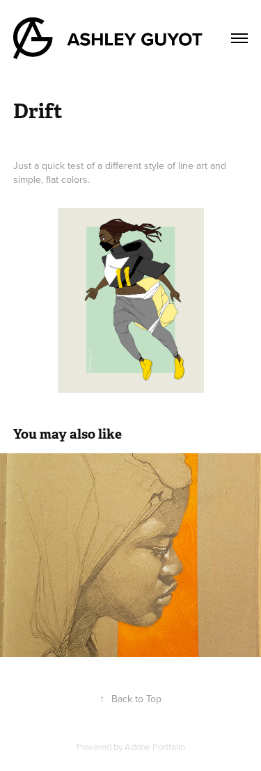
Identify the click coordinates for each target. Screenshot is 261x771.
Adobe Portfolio (155, 746)
